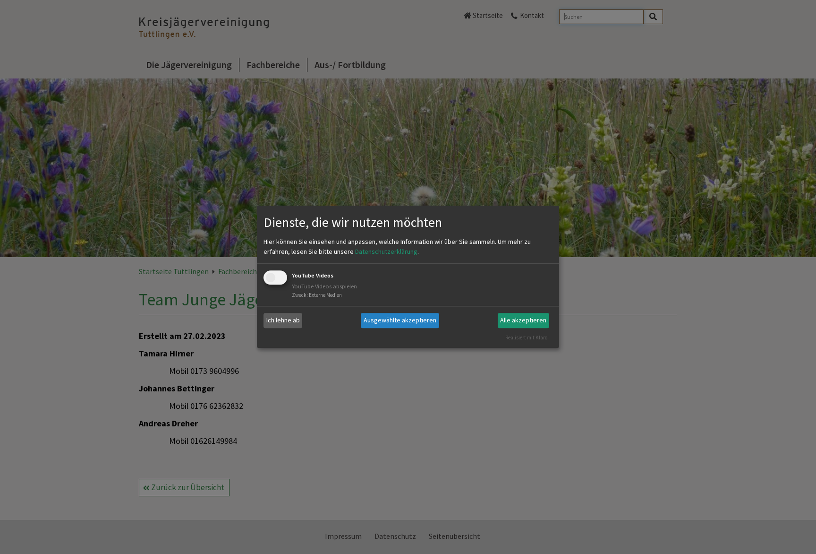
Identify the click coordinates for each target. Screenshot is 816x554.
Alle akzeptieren (523, 320)
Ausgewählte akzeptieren (400, 320)
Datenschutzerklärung (386, 251)
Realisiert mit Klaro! (527, 337)
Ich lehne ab (283, 320)
